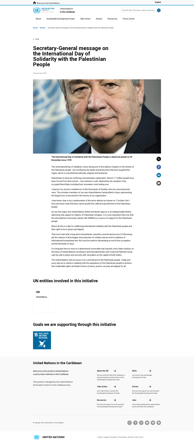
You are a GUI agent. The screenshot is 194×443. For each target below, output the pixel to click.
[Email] (159, 183)
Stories (42, 28)
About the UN (102, 371)
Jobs (134, 400)
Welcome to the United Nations (48, 3)
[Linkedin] (159, 175)
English (158, 2)
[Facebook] (159, 167)
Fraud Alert (113, 437)
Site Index (131, 437)
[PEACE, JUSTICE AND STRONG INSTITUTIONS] (42, 340)
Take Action (102, 387)
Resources (101, 400)
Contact (99, 437)
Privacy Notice (122, 437)
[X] (159, 159)
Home (35, 28)
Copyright (106, 437)
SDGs (134, 371)
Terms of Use (139, 437)
